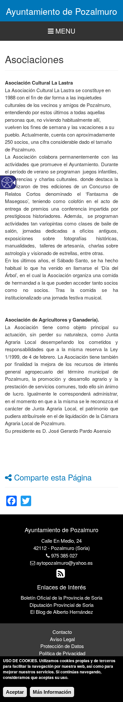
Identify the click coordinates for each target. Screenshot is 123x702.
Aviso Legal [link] (62, 639)
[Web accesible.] (7, 182)
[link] (11, 496)
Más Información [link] (52, 692)
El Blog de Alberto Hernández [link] (61, 611)
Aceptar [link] (15, 692)
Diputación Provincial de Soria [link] (61, 604)
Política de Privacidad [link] (62, 653)
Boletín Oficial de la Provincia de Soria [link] (61, 597)
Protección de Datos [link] (62, 645)
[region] (61, 31)
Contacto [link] (62, 631)
